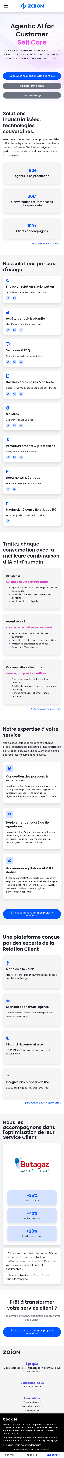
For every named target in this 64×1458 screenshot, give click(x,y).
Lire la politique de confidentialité (22, 1445)
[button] (26, 1186)
